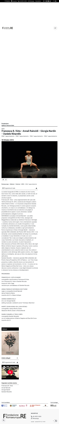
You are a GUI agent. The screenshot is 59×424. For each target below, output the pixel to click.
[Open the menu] (55, 28)
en (55, 1)
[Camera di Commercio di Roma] (35, 406)
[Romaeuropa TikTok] (50, 1)
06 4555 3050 (36, 416)
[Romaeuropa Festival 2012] (10, 332)
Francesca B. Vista (7, 385)
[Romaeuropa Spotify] (46, 1)
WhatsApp (35, 418)
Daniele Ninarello (7, 392)
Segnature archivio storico (9, 383)
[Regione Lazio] (13, 406)
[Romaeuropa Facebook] (43, 1)
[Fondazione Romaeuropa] (8, 28)
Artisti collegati (6, 358)
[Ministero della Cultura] (4, 406)
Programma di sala (9, 188)
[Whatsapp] (6, 179)
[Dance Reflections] (53, 406)
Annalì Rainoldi (6, 388)
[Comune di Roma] (23, 406)
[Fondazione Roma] (45, 406)
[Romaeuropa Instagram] (45, 1)
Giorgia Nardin (6, 390)
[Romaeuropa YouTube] (48, 1)
